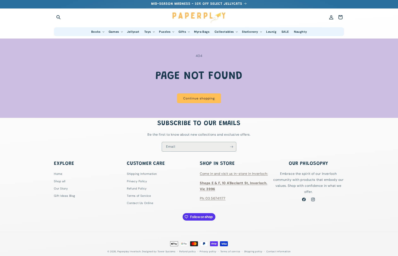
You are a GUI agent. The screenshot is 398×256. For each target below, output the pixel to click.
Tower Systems (167, 251)
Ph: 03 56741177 (213, 198)
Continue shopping (199, 98)
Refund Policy (137, 188)
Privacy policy (208, 251)
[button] (58, 17)
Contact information (278, 251)
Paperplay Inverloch (129, 251)
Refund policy (187, 251)
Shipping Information (142, 174)
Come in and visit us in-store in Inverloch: (234, 174)
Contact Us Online (140, 203)
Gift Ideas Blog (64, 196)
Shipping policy (253, 251)
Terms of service (230, 251)
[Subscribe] (231, 147)
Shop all (60, 181)
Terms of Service (139, 196)
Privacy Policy (137, 181)
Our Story (61, 188)
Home (58, 174)
